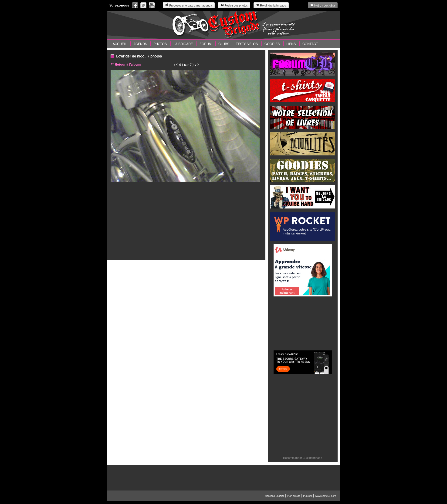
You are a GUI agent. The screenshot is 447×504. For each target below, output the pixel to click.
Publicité (307, 495)
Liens (291, 43)
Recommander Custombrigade (302, 458)
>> (197, 64)
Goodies (272, 43)
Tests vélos (247, 43)
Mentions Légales (274, 495)
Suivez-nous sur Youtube (152, 5)
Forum (206, 43)
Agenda (140, 43)
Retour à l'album (127, 64)
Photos (160, 43)
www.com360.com (325, 495)
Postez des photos (236, 5)
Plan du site (293, 495)
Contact (310, 43)
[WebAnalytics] (327, 500)
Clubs (223, 43)
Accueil (120, 43)
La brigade (183, 43)
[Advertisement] (302, 323)
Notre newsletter (324, 5)
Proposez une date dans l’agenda (190, 5)
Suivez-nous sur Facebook (135, 5)
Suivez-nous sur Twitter (143, 5)
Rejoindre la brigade (272, 5)
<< (176, 64)
